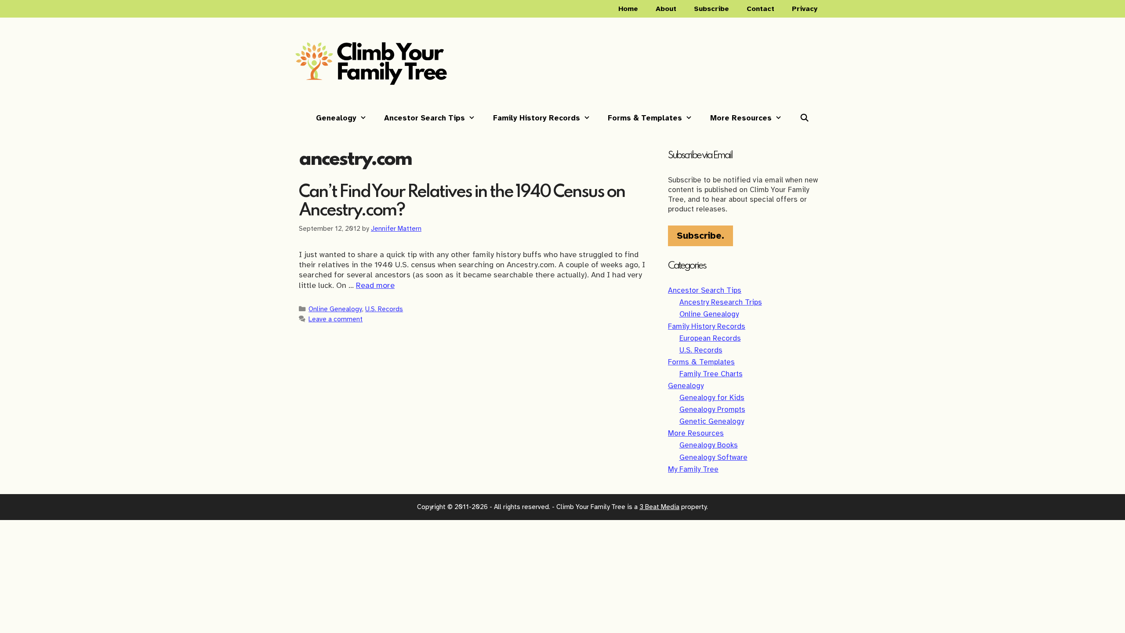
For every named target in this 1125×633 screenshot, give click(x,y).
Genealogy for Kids (711, 397)
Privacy (804, 8)
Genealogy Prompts (712, 409)
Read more (375, 285)
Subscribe (711, 8)
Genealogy (336, 118)
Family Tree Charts (711, 373)
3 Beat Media (659, 507)
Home (628, 8)
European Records (710, 338)
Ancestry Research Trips (720, 302)
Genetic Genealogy (711, 421)
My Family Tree (693, 469)
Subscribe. (700, 235)
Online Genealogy (335, 309)
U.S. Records (384, 309)
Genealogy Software (713, 457)
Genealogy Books (708, 445)
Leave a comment (335, 319)
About (666, 8)
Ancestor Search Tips (424, 118)
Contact (760, 8)
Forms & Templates (645, 118)
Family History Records (536, 118)
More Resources (741, 118)
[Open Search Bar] (804, 118)
